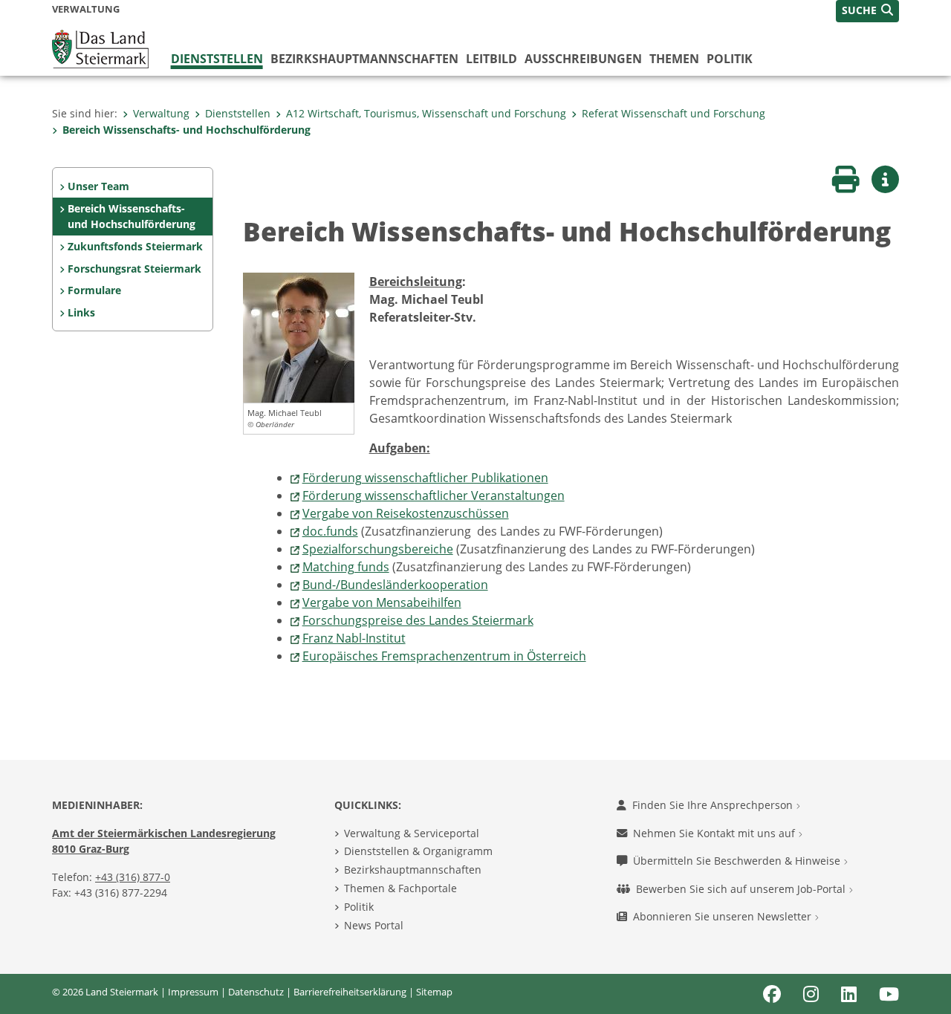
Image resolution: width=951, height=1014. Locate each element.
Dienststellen (217, 59)
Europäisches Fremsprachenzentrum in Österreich (444, 656)
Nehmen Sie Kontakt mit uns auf (715, 833)
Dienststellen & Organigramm (418, 851)
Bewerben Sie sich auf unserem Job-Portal (742, 889)
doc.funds (330, 531)
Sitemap (434, 991)
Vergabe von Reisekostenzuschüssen (405, 513)
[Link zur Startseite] (100, 47)
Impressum (193, 991)
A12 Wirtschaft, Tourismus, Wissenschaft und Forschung (426, 113)
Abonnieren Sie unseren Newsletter (723, 916)
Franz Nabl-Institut (354, 638)
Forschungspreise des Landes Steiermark (417, 620)
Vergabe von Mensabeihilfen (381, 602)
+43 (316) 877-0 (132, 877)
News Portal (373, 925)
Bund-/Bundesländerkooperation (395, 584)
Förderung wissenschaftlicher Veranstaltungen (433, 495)
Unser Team (98, 186)
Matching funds (345, 567)
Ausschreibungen (583, 59)
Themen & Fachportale (400, 888)
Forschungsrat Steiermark (134, 268)
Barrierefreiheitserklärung (349, 991)
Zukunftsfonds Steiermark (135, 246)
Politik (730, 59)
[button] (867, 11)
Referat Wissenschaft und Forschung (673, 113)
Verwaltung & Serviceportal (411, 833)
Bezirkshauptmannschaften (412, 869)
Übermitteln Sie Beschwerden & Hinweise (738, 861)
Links (81, 312)
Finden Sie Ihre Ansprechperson (714, 805)
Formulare (94, 290)
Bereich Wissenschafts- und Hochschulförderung (186, 130)
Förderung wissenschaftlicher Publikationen (425, 477)
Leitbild (491, 59)
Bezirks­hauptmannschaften (364, 59)
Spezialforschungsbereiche (377, 549)
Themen (674, 59)
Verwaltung (161, 113)
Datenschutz (256, 991)
